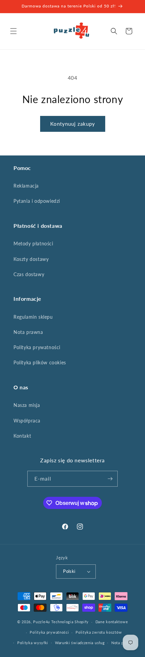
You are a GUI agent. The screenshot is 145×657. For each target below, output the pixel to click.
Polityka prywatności (36, 347)
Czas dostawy (28, 274)
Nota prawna (28, 332)
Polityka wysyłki (32, 642)
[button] (13, 31)
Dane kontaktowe (111, 621)
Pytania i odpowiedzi (36, 201)
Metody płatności (33, 243)
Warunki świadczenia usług (80, 642)
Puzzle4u (41, 621)
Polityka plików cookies (39, 362)
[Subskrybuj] (110, 479)
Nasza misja (26, 405)
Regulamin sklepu (33, 317)
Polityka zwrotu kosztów (99, 632)
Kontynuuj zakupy (72, 124)
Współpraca (26, 420)
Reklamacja (26, 186)
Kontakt (22, 436)
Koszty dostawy (31, 259)
